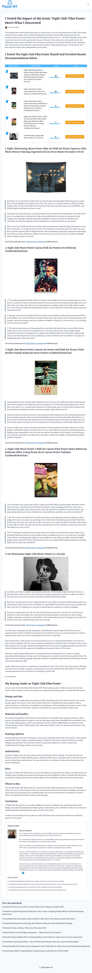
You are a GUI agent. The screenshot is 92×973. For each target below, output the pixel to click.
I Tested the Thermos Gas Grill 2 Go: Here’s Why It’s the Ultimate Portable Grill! (32, 907)
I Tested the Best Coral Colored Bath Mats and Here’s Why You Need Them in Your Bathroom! (37, 890)
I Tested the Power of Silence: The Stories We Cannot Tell (24, 928)
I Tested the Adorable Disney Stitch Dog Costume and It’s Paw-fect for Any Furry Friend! (36, 881)
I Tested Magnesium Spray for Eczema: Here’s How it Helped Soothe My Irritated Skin (35, 887)
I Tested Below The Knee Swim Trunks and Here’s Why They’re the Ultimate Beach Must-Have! (38, 919)
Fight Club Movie (17, 247)
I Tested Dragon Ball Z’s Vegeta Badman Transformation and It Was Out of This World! (35, 951)
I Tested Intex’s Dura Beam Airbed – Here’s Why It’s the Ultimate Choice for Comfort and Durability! (40, 942)
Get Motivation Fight (19, 554)
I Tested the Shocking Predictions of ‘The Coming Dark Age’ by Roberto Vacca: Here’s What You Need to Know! (43, 884)
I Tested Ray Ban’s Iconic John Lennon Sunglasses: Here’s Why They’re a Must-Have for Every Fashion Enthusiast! (46, 946)
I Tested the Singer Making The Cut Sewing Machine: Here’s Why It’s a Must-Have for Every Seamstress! (42, 937)
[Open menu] (88, 4)
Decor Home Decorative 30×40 (67, 151)
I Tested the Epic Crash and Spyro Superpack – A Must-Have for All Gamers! (31, 933)
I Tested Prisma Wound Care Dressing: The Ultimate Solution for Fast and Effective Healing (37, 923)
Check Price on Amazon (75, 76)
